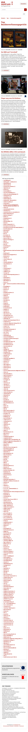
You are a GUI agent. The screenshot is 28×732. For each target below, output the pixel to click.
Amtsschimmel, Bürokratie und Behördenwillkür (11, 698)
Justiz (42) (5, 389)
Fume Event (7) (6, 327)
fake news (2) (6, 312)
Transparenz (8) (6, 606)
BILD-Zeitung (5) (7, 236)
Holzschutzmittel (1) (7, 373)
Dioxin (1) (5, 291)
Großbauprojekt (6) (7, 353)
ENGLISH (4, 718)
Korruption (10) (6, 413)
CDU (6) (5, 260)
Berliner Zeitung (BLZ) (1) (8, 224)
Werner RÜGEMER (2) (8, 635)
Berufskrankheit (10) (7, 228)
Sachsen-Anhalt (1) (7, 549)
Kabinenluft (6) (6, 395)
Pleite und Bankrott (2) (8, 503)
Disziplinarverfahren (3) (8, 292)
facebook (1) (6, 310)
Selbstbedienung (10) (8, 563)
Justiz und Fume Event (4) (9, 390)
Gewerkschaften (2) (7, 346)
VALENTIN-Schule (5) (8, 620)
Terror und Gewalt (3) (8, 605)
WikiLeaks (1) (6, 643)
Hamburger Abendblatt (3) (9, 358)
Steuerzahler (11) (7, 588)
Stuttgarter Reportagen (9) (9, 592)
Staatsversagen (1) (7, 580)
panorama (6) (6, 490)
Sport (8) (5, 572)
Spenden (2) (6, 569)
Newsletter (23, 3)
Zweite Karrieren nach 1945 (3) (10, 657)
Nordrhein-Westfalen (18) (8, 470)
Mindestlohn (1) (6, 451)
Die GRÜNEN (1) (6, 286)
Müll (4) (5, 462)
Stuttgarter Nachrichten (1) (9, 591)
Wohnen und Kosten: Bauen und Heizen (10, 714)
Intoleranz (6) (6, 378)
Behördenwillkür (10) (7, 221)
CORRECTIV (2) (6, 271)
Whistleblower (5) (7, 641)
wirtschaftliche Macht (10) (9, 644)
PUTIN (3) (5, 520)
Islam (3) (5, 381)
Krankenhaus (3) (7, 415)
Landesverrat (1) (7, 419)
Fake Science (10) (7, 314)
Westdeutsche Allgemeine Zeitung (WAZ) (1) (13, 638)
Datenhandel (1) (6, 277)
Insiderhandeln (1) (7, 376)
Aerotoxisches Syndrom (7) (9, 186)
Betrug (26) (5, 232)
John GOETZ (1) (6, 385)
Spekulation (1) (6, 568)
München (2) (6, 464)
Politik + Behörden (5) (8, 505)
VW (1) (4, 626)
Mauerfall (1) (6, 444)
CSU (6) (5, 276)
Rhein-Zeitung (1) (7, 537)
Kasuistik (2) (6, 399)
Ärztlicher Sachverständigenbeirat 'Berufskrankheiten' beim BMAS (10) (11, 205)
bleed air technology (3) (8, 239)
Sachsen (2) (6, 548)
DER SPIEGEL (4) (7, 280)
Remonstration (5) (7, 533)
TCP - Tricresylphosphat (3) (9, 603)
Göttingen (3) (6, 349)
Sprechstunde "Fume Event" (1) (10, 575)
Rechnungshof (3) (7, 528)
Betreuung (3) (6, 230)
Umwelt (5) (5, 614)
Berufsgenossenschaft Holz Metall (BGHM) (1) (13, 227)
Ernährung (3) (6, 306)
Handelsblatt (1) (6, 359)
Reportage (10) (6, 536)
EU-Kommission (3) (7, 307)
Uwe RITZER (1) (6, 618)
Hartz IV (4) (6, 363)
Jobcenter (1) (6, 384)
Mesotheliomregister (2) (8, 448)
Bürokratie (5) (6, 256)
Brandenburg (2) (6, 245)
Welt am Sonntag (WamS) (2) (9, 634)
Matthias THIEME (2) (7, 442)
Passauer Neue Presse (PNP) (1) (10, 499)
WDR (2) (5, 632)
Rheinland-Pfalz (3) (7, 539)
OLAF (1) (5, 484)
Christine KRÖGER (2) (8, 262)
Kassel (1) (5, 398)
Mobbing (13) (6, 456)
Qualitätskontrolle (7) (7, 522)
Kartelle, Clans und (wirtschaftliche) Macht (10, 692)
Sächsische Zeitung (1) (8, 551)
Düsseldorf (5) (6, 300)
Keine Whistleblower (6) (8, 402)
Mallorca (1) (6, 434)
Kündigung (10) (6, 416)
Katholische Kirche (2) (8, 401)
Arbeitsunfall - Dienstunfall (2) (9, 200)
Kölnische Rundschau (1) (8, 412)
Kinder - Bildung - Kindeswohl (8, 709)
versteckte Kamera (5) (8, 623)
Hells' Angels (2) (6, 364)
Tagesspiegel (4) (7, 600)
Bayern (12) (6, 219)
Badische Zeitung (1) (7, 215)
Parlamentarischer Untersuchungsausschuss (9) (13, 491)
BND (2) (5, 241)
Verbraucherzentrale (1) (8, 621)
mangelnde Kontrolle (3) (8, 436)
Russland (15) (6, 546)
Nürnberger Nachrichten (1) (9, 479)
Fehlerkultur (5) (6, 318)
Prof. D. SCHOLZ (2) (7, 517)
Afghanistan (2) (6, 188)
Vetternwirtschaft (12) (8, 624)
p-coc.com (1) (6, 487)
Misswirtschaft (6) (7, 454)
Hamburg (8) (6, 356)
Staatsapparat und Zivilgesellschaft (9, 699)
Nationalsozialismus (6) (8, 465)
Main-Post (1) (6, 433)
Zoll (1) (4, 655)
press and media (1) (7, 513)
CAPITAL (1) (6, 257)
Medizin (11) (6, 445)
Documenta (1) (6, 294)
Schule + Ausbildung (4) (8, 555)
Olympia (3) (5, 485)
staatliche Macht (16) (8, 577)
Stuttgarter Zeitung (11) (8, 594)
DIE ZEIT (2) (6, 289)
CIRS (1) (5, 266)
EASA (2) (5, 301)
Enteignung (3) (6, 304)
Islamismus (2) (6, 382)
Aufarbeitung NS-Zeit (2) (8, 209)
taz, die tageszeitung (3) (8, 601)
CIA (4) (5, 265)
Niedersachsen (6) (7, 468)
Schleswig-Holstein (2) (8, 552)
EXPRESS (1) (6, 309)
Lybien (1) (5, 430)
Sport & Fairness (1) (7, 574)
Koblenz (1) (5, 407)
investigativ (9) (6, 379)
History (3, 710)
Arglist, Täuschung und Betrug (8, 694)
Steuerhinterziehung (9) (8, 586)
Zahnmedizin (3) (6, 650)
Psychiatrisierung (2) (7, 519)
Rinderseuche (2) (7, 543)
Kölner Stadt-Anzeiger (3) (8, 410)
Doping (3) (5, 295)
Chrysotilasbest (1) (7, 263)
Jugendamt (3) (6, 387)
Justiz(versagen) (5, 700)
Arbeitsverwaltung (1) (8, 201)
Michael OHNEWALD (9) (8, 450)
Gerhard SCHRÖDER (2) (8, 336)
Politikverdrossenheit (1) (8, 506)
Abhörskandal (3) (7, 184)
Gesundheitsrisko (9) (7, 343)
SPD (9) (5, 566)
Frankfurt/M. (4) (6, 321)
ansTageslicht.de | (16, 724)
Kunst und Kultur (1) (7, 418)
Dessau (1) (5, 282)
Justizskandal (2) (7, 393)
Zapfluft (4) (5, 652)
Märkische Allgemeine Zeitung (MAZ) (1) (12, 441)
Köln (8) (5, 408)
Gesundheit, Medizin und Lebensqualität (10, 704)
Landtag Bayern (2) (7, 421)
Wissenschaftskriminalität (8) (9, 647)
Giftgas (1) (5, 347)
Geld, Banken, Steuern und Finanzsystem (10, 697)
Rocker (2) (5, 545)
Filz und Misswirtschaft (6, 689)
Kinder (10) (5, 405)
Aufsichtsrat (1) (6, 210)
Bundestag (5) (6, 253)
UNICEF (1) (5, 617)
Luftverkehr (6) (6, 428)
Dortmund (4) (6, 297)
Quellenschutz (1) (7, 523)
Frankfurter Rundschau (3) (9, 324)
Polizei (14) (5, 511)
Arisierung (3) (6, 203)
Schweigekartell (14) (7, 559)
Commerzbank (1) (7, 268)
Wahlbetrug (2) (6, 631)
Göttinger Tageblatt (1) (8, 350)
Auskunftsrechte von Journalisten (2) (11, 212)
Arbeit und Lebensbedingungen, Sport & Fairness (12, 703)
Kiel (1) (4, 404)
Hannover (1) (6, 361)
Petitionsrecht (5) (7, 500)
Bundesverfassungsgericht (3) (10, 254)
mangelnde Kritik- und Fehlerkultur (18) (11, 439)
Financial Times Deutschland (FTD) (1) (11, 320)
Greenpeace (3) (6, 352)
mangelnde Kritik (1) (7, 438)
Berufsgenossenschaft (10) (9, 225)
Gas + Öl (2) (6, 332)
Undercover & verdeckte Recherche (9, 716)
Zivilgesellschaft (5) (7, 654)
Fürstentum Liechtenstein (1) (9, 329)
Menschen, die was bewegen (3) (10, 447)
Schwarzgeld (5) (7, 557)
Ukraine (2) (5, 611)
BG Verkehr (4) (6, 235)
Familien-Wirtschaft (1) (8, 317)
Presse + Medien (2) (7, 514)
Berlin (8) (5, 222)
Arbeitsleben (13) (7, 197)
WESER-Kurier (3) (7, 637)
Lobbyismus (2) (6, 424)
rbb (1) (4, 526)
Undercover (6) (6, 615)
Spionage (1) (6, 571)
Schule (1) (5, 554)
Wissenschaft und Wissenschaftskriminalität (11, 702)
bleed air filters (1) (7, 238)
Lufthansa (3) (6, 427)
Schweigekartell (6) (7, 560)
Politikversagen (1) (7, 508)
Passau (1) (5, 497)
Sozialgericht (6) (7, 565)
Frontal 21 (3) (6, 326)
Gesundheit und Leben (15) (9, 341)
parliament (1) (6, 493)
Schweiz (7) (6, 562)
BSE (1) (5, 248)
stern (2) (5, 583)
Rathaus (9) (5, 525)
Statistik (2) (5, 582)
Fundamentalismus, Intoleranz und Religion (11, 713)
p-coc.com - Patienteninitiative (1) (10, 488)
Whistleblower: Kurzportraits (8, 695)
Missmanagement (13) (8, 453)
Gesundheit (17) (6, 340)
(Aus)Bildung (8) (7, 180)
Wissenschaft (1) (7, 646)
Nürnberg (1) (6, 477)
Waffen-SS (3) (6, 627)
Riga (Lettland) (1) (7, 542)
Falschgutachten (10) (8, 315)
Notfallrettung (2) (7, 473)
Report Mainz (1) (7, 534)
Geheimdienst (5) (7, 335)
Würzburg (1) (6, 649)
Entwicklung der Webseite (8, 726)
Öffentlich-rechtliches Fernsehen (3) (11, 480)
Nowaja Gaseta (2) (7, 474)
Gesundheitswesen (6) (8, 344)
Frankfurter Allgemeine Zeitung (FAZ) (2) (12, 323)
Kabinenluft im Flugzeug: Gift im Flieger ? (10, 705)
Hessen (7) (5, 369)
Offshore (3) (6, 482)
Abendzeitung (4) (7, 183)
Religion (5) (5, 531)
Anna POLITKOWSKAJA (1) (9, 192)
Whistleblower (8, 674)
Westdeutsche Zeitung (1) (8, 640)
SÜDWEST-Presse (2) (8, 598)
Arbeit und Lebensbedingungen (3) (10, 194)
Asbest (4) (5, 207)
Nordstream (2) (6, 471)
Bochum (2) (5, 242)
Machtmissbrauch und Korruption (9, 693)
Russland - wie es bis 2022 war (8, 690)
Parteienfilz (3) (6, 494)
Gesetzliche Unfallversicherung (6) (10, 338)
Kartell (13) (5, 396)
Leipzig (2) (5, 422)
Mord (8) (5, 459)
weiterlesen (6, 70)
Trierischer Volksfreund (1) (9, 608)
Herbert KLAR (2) (7, 367)
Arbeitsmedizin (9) (7, 198)
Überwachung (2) (7, 609)
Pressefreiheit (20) (7, 516)
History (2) (5, 372)
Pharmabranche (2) (7, 502)
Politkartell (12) (6, 510)
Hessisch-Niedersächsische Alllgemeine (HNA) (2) (14, 370)
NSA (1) (5, 476)
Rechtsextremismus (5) (8, 529)
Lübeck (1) (5, 425)
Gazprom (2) (6, 333)
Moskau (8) (5, 461)
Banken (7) (5, 216)
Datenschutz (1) (6, 279)
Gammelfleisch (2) (7, 330)
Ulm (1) (5, 612)
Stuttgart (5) (6, 589)
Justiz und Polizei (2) (7, 392)
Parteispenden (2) (7, 496)
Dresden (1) (6, 298)
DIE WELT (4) (6, 287)
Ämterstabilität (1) (7, 191)
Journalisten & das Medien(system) (9, 717)
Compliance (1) (6, 269)
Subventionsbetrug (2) (8, 595)
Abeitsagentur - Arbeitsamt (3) (10, 181)
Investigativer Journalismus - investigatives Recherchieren (13, 688)
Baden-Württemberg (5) (8, 213)
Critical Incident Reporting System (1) (11, 274)
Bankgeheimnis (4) (7, 218)
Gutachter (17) (6, 355)
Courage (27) (6, 273)
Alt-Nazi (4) (5, 189)
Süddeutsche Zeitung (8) (8, 597)
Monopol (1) (6, 457)
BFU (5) (5, 233)
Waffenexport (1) (7, 629)
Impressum (21, 726)
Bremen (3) (5, 247)
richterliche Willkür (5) (8, 540)
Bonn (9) (5, 244)
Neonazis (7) (6, 467)
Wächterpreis (7, 666)
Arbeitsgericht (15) (7, 195)
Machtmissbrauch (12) (8, 431)
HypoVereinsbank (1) (8, 375)
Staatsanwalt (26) (7, 578)
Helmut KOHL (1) (7, 366)
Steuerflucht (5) (6, 585)
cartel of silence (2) (7, 259)
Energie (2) (5, 303)
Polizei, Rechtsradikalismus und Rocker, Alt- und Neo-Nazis (14, 712)
